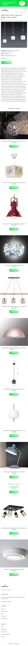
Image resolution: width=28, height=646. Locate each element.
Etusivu (2, 19)
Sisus (2, 613)
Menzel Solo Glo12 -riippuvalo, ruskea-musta (14, 389)
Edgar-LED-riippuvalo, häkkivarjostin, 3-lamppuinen (14, 306)
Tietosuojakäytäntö (5, 634)
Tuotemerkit (9, 50)
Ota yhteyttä (4, 629)
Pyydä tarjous (22, 2)
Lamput (2, 609)
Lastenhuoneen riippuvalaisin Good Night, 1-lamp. (14, 182)
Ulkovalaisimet (4, 618)
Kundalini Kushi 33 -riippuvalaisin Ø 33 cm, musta (14, 430)
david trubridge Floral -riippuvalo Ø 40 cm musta (14, 141)
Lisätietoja (6, 62)
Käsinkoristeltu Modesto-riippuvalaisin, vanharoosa (14, 347)
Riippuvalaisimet (4, 51)
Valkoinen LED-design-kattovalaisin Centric (14, 569)
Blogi (2, 627)
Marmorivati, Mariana (14, 486)
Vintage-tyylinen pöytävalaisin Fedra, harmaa (14, 471)
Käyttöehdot (4, 631)
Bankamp (11, 51)
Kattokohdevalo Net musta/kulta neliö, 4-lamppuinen (14, 528)
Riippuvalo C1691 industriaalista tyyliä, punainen (14, 224)
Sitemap (3, 636)
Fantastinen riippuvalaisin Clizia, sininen (14, 265)
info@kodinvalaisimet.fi (6, 601)
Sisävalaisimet (16, 50)
